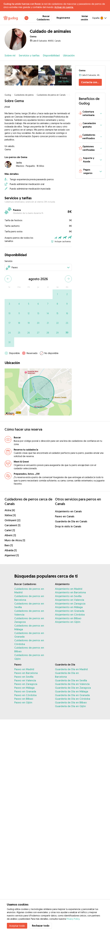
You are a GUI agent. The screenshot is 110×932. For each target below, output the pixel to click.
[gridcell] (57, 294)
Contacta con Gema (91, 82)
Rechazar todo (40, 925)
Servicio (8, 261)
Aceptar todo (17, 925)
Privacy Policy (72, 918)
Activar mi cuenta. (63, 7)
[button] (90, 113)
